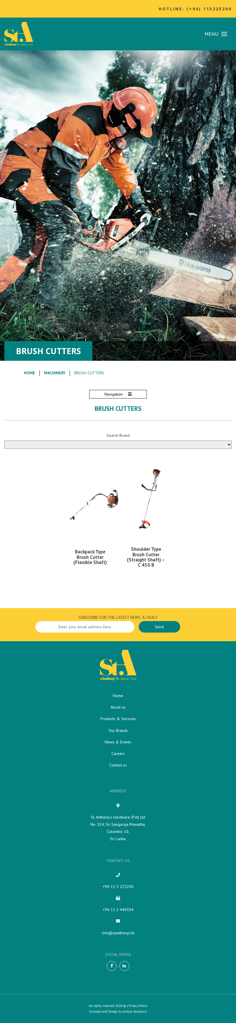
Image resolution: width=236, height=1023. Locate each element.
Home (29, 372)
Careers (118, 753)
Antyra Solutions (135, 1011)
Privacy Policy (138, 1006)
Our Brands (118, 730)
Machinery (54, 372)
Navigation (114, 394)
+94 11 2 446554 (118, 909)
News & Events (118, 742)
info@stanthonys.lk (118, 932)
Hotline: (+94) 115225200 (195, 9)
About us (118, 707)
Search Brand (118, 435)
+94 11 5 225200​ (118, 886)
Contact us (118, 765)
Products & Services (118, 718)
